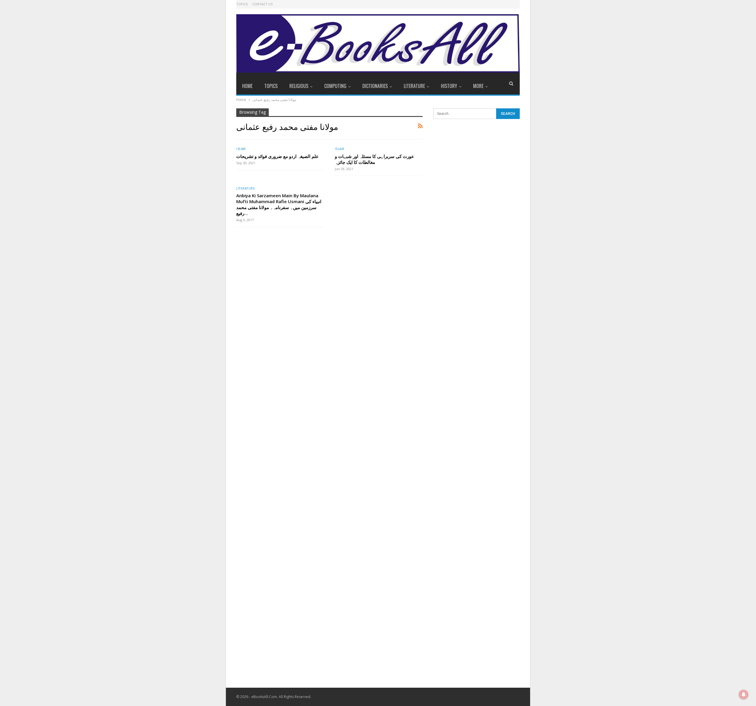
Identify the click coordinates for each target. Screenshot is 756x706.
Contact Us (262, 4)
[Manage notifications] (743, 694)
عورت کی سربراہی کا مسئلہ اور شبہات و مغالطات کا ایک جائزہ (374, 159)
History (449, 85)
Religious (298, 85)
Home (247, 85)
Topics (242, 4)
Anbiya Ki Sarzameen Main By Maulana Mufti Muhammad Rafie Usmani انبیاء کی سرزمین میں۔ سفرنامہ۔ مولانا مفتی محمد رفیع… (278, 204)
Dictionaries (375, 85)
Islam (241, 149)
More (478, 85)
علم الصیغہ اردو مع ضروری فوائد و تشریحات (277, 156)
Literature (414, 85)
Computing (335, 85)
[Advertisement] (476, 218)
